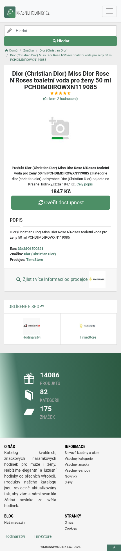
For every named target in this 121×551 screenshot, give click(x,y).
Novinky (71, 476)
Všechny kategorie (79, 459)
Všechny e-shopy (77, 470)
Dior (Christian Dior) (40, 254)
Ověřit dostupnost (64, 202)
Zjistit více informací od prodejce (55, 279)
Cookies (71, 528)
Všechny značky (77, 465)
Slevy (69, 482)
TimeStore (34, 259)
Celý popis (85, 184)
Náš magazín (14, 523)
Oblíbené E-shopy (26, 306)
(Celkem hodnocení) (60, 99)
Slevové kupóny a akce (82, 453)
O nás (69, 523)
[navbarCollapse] (109, 11)
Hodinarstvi (15, 536)
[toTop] (114, 548)
